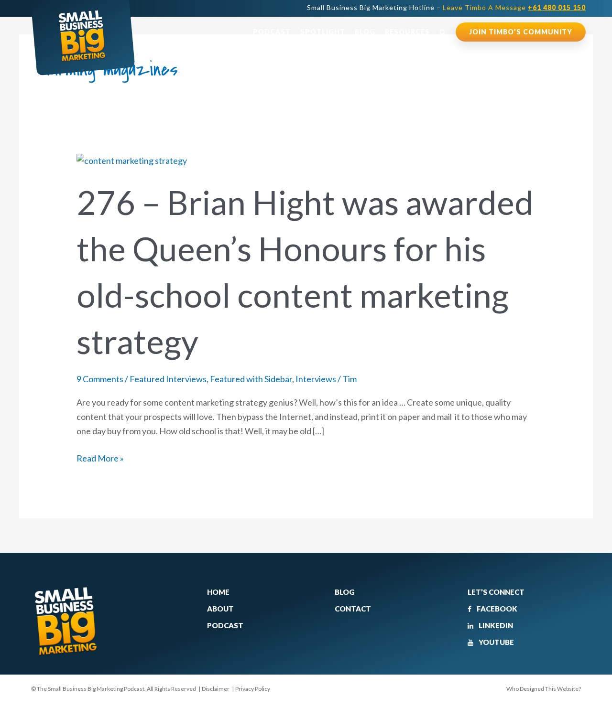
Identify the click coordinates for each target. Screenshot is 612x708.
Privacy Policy (252, 688)
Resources (407, 32)
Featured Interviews (168, 379)
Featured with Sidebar (251, 379)
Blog (365, 32)
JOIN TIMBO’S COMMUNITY (520, 32)
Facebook (496, 608)
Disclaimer (216, 688)
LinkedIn (495, 625)
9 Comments (99, 379)
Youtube (495, 642)
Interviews (315, 379)
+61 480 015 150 (557, 7)
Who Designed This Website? (543, 688)
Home (218, 592)
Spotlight (322, 32)
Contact (353, 608)
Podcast (272, 32)
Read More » (100, 457)
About (220, 608)
